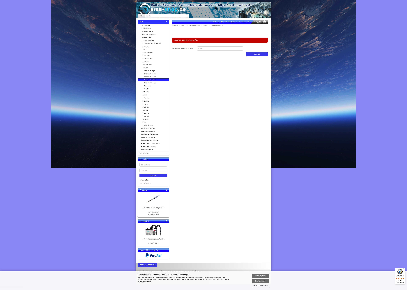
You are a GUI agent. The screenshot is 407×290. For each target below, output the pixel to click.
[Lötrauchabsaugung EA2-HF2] (153, 230)
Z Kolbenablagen (148, 125)
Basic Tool (146, 107)
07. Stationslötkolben (147, 40)
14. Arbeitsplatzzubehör (148, 131)
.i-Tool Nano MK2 (148, 52)
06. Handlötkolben (146, 37)
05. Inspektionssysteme (148, 34)
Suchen (257, 54)
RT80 (144, 122)
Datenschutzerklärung (144, 281)
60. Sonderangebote (147, 149)
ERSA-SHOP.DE (144, 153)
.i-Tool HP (145, 104)
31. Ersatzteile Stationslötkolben (150, 143)
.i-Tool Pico (146, 61)
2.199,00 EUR (153, 243)
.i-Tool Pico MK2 (147, 58)
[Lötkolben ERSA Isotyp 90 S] (153, 198)
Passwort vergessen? (145, 183)
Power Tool (146, 113)
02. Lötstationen (146, 28)
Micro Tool (146, 116)
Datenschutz (177, 271)
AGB (169, 271)
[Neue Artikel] (166, 221)
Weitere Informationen (260, 285)
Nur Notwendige (260, 281)
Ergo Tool (145, 110)
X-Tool (144, 95)
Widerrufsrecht (143, 271)
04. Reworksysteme (147, 31)
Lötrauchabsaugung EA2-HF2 (153, 239)
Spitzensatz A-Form (150, 74)
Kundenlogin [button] (236, 22)
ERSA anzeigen (145, 25)
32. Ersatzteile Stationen (148, 146)
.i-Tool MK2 (146, 46)
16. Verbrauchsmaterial (148, 137)
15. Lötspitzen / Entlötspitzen (149, 134)
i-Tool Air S (146, 101)
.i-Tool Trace (146, 98)
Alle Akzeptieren (260, 276)
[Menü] (403, 269)
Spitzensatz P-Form (150, 80)
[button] (225, 22)
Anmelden (153, 175)
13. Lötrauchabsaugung (148, 128)
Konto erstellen (143, 180)
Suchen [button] (217, 22)
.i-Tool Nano (146, 55)
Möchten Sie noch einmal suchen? (182, 48)
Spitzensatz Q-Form (150, 83)
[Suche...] (187, 16)
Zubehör (146, 89)
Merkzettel (246, 22)
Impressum (186, 271)
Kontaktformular (197, 271)
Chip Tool (145, 67)
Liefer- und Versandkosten (158, 271)
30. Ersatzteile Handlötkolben (149, 140)
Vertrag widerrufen (147, 265)
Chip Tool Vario (147, 64)
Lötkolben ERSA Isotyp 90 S (153, 208)
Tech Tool (145, 119)
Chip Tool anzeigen (149, 71)
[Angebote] (166, 190)
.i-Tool (144, 49)
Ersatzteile (147, 86)
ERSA (141, 21)
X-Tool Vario (146, 92)
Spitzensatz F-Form (150, 77)
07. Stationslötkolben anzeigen (152, 43)
